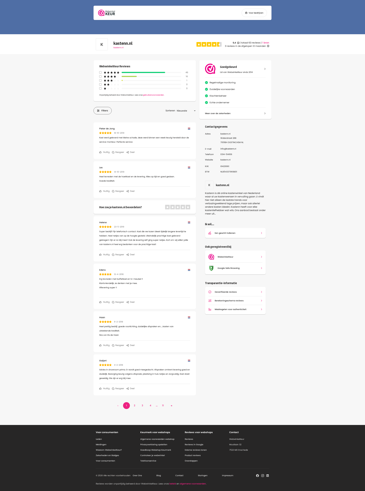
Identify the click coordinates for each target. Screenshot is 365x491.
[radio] (198, 44)
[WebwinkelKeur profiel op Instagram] (262, 475)
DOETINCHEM (234, 142)
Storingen (202, 475)
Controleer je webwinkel (152, 455)
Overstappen (191, 460)
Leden (99, 439)
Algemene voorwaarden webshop (157, 439)
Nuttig (106, 152)
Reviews (189, 439)
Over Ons (137, 475)
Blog (158, 475)
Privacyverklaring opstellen (153, 444)
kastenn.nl (118, 47)
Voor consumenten (105, 460)
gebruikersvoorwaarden (153, 95)
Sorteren (170, 110)
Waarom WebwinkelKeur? (109, 450)
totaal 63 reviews (250, 42)
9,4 (236, 42)
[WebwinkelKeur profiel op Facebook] (257, 475)
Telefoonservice (148, 460)
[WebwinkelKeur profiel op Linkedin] (267, 475)
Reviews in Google (194, 444)
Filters (104, 110)
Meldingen (101, 444)
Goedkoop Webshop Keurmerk (155, 450)
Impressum (227, 475)
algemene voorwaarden (193, 483)
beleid (172, 483)
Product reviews (193, 455)
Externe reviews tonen (196, 450)
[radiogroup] (209, 44)
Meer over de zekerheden (218, 113)
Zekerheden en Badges (107, 455)
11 (163, 405)
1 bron (265, 42)
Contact (179, 475)
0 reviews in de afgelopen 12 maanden (245, 45)
